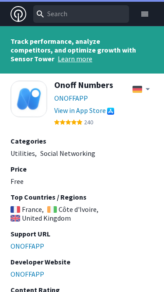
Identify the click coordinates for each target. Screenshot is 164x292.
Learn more (75, 58)
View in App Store (80, 110)
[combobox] (81, 14)
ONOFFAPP (71, 98)
